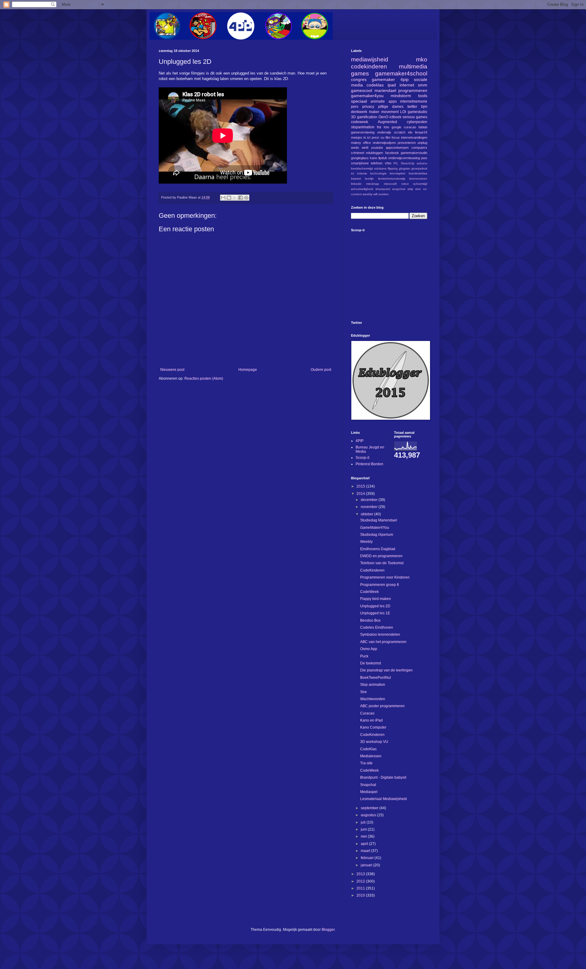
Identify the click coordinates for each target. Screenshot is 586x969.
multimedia (413, 66)
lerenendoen (418, 178)
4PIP (360, 441)
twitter (412, 106)
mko (421, 59)
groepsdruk (419, 168)
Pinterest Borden (369, 464)
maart (366, 851)
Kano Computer (373, 727)
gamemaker (383, 79)
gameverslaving (362, 132)
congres (359, 79)
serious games (415, 117)
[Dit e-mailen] (223, 198)
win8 (365, 147)
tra (379, 127)
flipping (393, 168)
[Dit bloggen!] (229, 198)
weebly (367, 194)
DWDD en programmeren (381, 556)
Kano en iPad (371, 720)
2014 (361, 494)
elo (410, 132)
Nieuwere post (172, 369)
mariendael (385, 90)
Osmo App (368, 649)
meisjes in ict (361, 137)
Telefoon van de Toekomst (381, 563)
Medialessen (371, 756)
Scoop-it (362, 457)
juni (364, 829)
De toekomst (370, 663)
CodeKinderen (372, 570)
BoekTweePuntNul (375, 677)
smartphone (360, 163)
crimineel (357, 153)
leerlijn (369, 178)
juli (364, 822)
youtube (377, 147)
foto (386, 127)
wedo (355, 147)
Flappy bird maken (375, 599)
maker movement (384, 112)
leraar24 (421, 132)
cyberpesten (417, 122)
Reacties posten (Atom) (203, 378)
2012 (361, 881)
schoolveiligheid (362, 189)
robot (405, 183)
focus (396, 137)
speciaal (359, 101)
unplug (422, 142)
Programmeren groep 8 (379, 585)
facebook (392, 153)
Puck (364, 656)
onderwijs (384, 132)
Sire (363, 692)
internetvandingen (414, 137)
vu (382, 137)
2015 (361, 486)
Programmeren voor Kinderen (385, 577)
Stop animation (372, 684)
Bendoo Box (370, 620)
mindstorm (401, 95)
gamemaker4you (367, 95)
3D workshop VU (374, 742)
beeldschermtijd (362, 168)
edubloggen (374, 153)
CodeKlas (368, 749)
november (369, 507)
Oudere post (321, 369)
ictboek (395, 117)
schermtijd (420, 183)
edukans (380, 168)
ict (352, 173)
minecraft (390, 183)
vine (418, 189)
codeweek (359, 122)
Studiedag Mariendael (378, 520)
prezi (375, 137)
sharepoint (382, 189)
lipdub (382, 158)
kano (373, 158)
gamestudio (417, 112)
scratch (399, 132)
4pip (404, 79)
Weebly (366, 541)
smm (422, 84)
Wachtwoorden (372, 699)
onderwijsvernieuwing (404, 158)
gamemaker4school (401, 73)
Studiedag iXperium (376, 534)
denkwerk (359, 112)
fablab (422, 127)
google (396, 127)
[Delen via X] (235, 198)
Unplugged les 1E (375, 613)
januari (367, 865)
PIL (395, 163)
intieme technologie (372, 173)
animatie (378, 101)
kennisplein (398, 173)
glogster (404, 168)
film (387, 137)
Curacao (367, 713)
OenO (383, 117)
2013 (361, 874)
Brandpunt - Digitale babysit (383, 777)
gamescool (361, 90)
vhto (388, 163)
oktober (367, 514)
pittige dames (390, 106)
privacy (368, 106)
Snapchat (368, 785)
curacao (410, 127)
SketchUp (407, 163)
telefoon (376, 163)
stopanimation (362, 127)
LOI (403, 112)
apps (393, 101)
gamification (367, 117)
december (369, 500)
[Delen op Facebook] (240, 198)
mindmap (372, 183)
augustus (369, 815)
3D (353, 117)
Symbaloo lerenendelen (380, 634)
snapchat (398, 189)
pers (354, 106)
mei (364, 836)
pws (424, 158)
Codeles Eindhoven (376, 627)
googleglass (360, 158)
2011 (361, 888)
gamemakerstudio (414, 153)
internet (407, 84)
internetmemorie (413, 101)
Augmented (387, 122)
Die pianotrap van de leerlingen (386, 670)
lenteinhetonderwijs (391, 178)
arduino (422, 163)
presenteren (407, 142)
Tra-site (366, 763)
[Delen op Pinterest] (246, 198)
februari (367, 858)
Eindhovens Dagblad (377, 549)
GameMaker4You (374, 527)
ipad (392, 84)
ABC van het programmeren (383, 642)
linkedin (356, 183)
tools (422, 95)
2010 (361, 895)
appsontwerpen (397, 147)
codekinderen (369, 66)
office (367, 142)
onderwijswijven (384, 142)
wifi (375, 194)
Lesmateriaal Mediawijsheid (383, 799)
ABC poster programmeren (382, 706)
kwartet (356, 178)
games (360, 73)
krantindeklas (418, 173)
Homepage (247, 369)
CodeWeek (369, 592)
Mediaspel (369, 792)
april (365, 844)
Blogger (328, 929)
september (370, 808)
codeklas (375, 84)
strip (410, 189)
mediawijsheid (369, 59)
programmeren (412, 90)
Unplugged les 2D (375, 606)
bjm (424, 106)
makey (356, 142)
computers (419, 147)
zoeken (383, 194)
